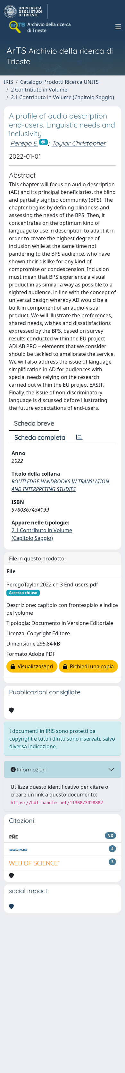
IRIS (8, 81)
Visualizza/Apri (34, 666)
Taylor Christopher (79, 143)
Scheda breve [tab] (34, 423)
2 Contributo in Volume (39, 89)
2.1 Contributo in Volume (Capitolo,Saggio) (62, 97)
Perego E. (24, 143)
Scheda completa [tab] (39, 437)
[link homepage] (25, 11)
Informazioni (31, 769)
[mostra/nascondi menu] (118, 27)
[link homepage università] (40, 27)
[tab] (79, 437)
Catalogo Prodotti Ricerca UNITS (59, 81)
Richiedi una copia (90, 666)
